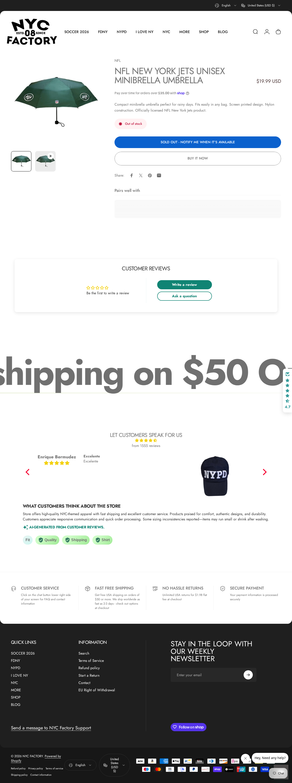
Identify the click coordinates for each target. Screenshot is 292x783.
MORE (16, 690)
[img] (146, 440)
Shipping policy (19, 775)
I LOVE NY (19, 675)
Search (83, 653)
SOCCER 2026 (23, 653)
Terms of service (54, 768)
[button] (28, 472)
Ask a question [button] (184, 296)
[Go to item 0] (21, 161)
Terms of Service (91, 660)
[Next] (88, 110)
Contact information (41, 775)
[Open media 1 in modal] (56, 102)
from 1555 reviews (146, 445)
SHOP (16, 697)
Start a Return (88, 675)
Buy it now (198, 158)
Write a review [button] (184, 284)
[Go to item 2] (45, 161)
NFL (118, 60)
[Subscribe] (248, 674)
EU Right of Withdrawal (96, 690)
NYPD (15, 668)
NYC (14, 682)
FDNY (15, 660)
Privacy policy (35, 768)
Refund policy (89, 668)
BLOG (15, 704)
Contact (84, 682)
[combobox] (226, 5)
